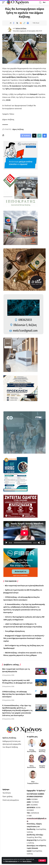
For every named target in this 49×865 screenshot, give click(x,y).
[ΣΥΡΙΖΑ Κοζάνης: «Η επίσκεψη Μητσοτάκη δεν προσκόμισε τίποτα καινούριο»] (41, 694)
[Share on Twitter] (17, 23)
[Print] (27, 23)
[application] (24, 533)
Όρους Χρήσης (27, 861)
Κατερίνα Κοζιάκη (42, 766)
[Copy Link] (24, 23)
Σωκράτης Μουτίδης (42, 750)
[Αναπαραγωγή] (6, 543)
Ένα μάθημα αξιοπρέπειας (15, 631)
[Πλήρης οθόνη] (42, 543)
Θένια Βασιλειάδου (31, 766)
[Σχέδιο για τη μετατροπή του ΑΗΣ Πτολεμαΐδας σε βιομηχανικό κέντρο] (41, 682)
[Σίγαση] (39, 543)
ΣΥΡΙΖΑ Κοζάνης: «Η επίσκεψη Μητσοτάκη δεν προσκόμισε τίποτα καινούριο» (16, 694)
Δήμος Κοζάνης (18, 129)
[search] (40, 2)
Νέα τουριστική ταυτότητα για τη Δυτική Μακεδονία (24, 586)
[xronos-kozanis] (18, 2)
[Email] (20, 23)
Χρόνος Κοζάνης (21, 28)
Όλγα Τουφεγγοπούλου (32, 782)
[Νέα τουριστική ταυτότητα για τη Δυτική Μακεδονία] (41, 671)
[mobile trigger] (4, 2)
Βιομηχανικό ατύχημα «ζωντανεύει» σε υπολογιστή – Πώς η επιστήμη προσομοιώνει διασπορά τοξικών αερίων (24, 638)
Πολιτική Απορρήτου (11, 861)
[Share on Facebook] (13, 23)
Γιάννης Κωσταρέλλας (31, 750)
